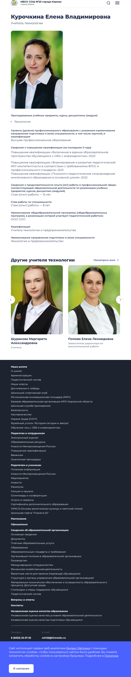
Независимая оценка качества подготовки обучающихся (47, 619)
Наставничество (21, 414)
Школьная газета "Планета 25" (29, 512)
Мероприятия (19, 478)
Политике (111, 655)
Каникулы (17, 486)
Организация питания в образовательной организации (46, 556)
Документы (18, 538)
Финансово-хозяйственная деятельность (36, 569)
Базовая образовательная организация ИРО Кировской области (52, 401)
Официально (19, 524)
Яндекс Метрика (78, 648)
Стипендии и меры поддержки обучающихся (39, 589)
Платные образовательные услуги (32, 543)
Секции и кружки (22, 491)
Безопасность (19, 410)
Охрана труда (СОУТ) (24, 418)
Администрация (21, 375)
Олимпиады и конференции (29, 495)
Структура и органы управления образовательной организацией (52, 577)
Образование (19, 547)
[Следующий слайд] (120, 299)
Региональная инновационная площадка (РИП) (41, 397)
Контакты (17, 605)
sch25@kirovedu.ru (54, 637)
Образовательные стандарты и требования (38, 551)
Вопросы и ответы (23, 599)
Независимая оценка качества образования (39, 611)
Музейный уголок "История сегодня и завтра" (40, 423)
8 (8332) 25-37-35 (21, 637)
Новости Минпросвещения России (33, 446)
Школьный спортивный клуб (29, 392)
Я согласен (21, 668)
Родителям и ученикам (26, 465)
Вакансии (17, 455)
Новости (16, 482)
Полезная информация (25, 469)
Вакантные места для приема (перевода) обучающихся (45, 573)
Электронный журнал (24, 437)
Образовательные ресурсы (28, 441)
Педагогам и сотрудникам (28, 433)
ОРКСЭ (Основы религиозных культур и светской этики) (47, 508)
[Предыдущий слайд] (11, 299)
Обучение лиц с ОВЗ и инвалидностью (35, 427)
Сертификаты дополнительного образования (39, 504)
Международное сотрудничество (32, 564)
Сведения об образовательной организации (40, 530)
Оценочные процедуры (26, 459)
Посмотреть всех (104, 260)
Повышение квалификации (28, 450)
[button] (108, 3)
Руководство (19, 560)
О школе (16, 371)
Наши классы (19, 384)
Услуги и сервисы (22, 499)
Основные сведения (24, 534)
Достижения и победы (25, 388)
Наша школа (19, 366)
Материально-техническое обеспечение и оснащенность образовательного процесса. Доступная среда (59, 584)
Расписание (18, 518)
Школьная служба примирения (30, 405)
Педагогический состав (26, 379)
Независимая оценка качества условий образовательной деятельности (56, 615)
